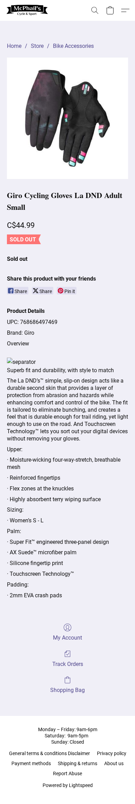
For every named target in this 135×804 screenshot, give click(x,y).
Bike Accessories (73, 46)
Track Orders (67, 664)
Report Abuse (67, 773)
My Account (67, 637)
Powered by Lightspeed (68, 785)
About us (114, 763)
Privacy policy (111, 753)
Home (14, 46)
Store (37, 46)
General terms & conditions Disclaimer (49, 753)
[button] (28, 10)
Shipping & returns (77, 763)
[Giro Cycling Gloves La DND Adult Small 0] (67, 118)
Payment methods (31, 763)
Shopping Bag (67, 690)
